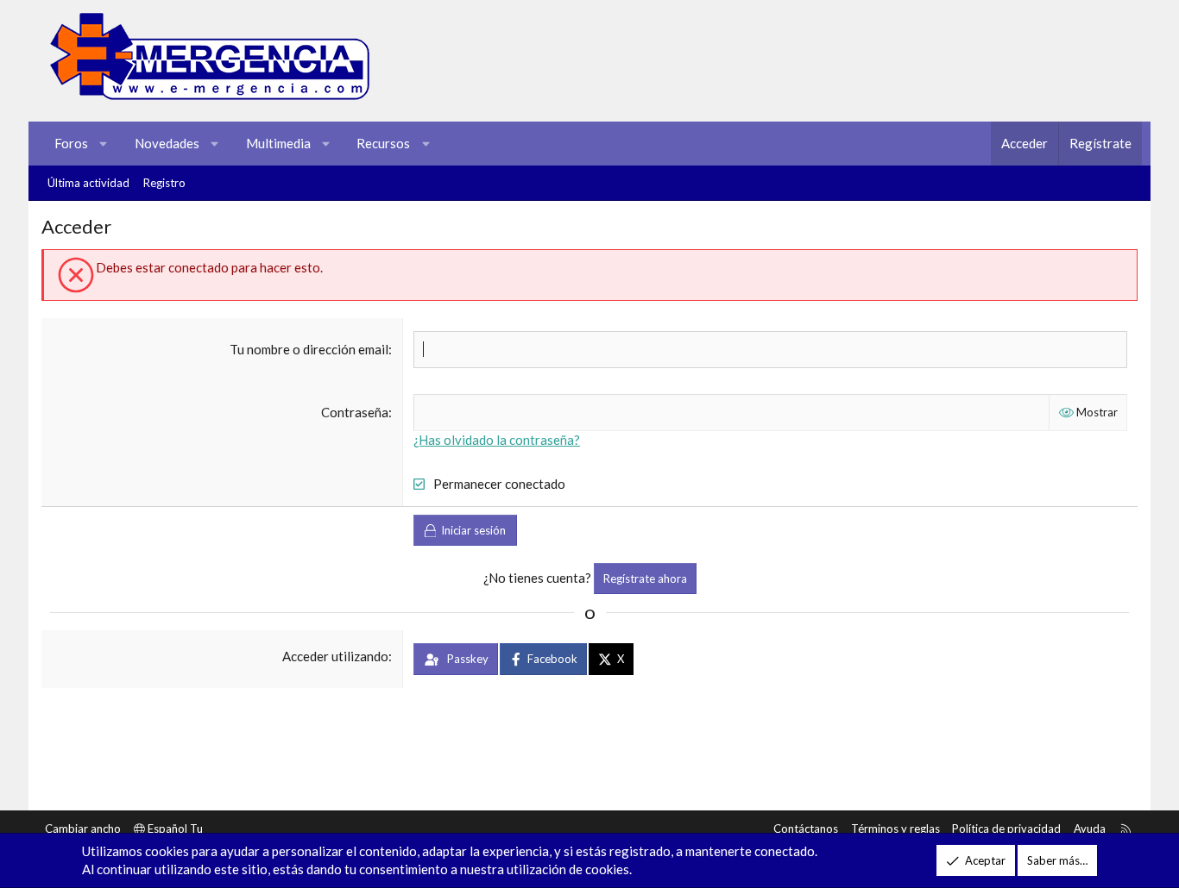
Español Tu (174, 828)
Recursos (383, 143)
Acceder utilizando (335, 656)
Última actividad (88, 183)
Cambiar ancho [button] (83, 828)
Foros (71, 143)
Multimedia (278, 143)
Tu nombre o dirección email (309, 349)
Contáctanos (805, 828)
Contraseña (354, 412)
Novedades (167, 143)
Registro (164, 183)
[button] (104, 144)
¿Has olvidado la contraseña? (496, 439)
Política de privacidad (1006, 828)
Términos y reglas (895, 828)
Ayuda (1090, 828)
